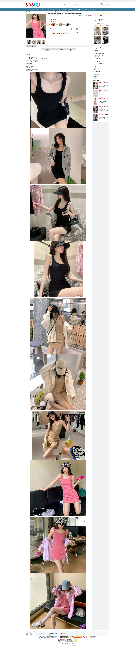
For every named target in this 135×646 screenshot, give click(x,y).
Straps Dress (98, 56)
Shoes (64, 9)
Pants (95, 69)
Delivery (40, 634)
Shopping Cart (105, 4)
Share (81, 15)
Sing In (93, 0)
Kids (59, 9)
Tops (95, 66)
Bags (70, 9)
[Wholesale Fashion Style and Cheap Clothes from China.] (33, 7)
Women (47, 9)
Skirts (95, 68)
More (107, 25)
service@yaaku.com (69, 643)
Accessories (92, 9)
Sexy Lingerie (78, 9)
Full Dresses (97, 77)
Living (85, 9)
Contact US (29, 634)
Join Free (98, 0)
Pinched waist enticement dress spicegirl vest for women (68, 11)
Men (53, 9)
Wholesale (62, 633)
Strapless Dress (98, 60)
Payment (40, 633)
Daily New (35, 9)
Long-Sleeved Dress (99, 52)
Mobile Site (28, 0)
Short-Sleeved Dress (99, 53)
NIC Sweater (102, 16)
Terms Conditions (53, 633)
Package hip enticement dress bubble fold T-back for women (103, 109)
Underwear (96, 73)
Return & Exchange (53, 634)
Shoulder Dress (98, 61)
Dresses (43, 11)
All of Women (97, 48)
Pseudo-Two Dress (99, 63)
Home (28, 9)
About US (29, 633)
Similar (41, 9)
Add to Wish (79, 32)
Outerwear (96, 64)
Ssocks (95, 76)
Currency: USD (53, 0)
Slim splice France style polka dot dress (103, 92)
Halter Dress (98, 58)
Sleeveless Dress (50, 11)
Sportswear (96, 74)
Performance (97, 71)
